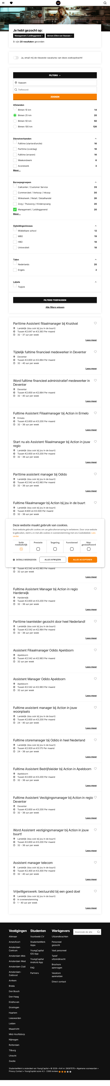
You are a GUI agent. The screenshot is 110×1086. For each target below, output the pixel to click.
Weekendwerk (25, 160)
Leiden (12, 1023)
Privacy (12, 1071)
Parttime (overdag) (27, 149)
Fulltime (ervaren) (26, 154)
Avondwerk (23, 166)
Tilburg (12, 1050)
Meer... (17, 170)
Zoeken (55, 96)
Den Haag (14, 996)
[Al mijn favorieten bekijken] (11, 2)
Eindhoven (14, 1002)
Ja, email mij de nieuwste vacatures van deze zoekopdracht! (51, 57)
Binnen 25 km (25, 115)
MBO (20, 236)
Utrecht (12, 1055)
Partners (34, 973)
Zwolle (12, 1061)
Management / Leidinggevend (32, 209)
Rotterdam (14, 1045)
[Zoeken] (106, 2)
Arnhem (12, 980)
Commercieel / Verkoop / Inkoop (34, 192)
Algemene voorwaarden (87, 1068)
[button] (24, 559)
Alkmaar (13, 936)
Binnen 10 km (24, 109)
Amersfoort (14, 942)
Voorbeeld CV (37, 936)
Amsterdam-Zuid (17, 966)
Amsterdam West (17, 961)
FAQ (32, 967)
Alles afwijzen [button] (53, 559)
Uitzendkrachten (60, 936)
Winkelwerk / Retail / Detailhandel (34, 198)
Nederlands (23, 264)
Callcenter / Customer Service (33, 187)
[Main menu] (3, 3)
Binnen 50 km (25, 121)
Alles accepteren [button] (82, 559)
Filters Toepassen (55, 300)
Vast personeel (59, 950)
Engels (21, 270)
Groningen (14, 1007)
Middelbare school (27, 230)
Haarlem (13, 1012)
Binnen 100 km (25, 126)
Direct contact (59, 981)
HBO (20, 241)
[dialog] (55, 543)
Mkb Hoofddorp (17, 1034)
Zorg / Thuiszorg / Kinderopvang (34, 204)
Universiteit (23, 247)
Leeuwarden (15, 1018)
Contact (19, 1071)
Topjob (21, 286)
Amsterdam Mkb (17, 955)
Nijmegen (13, 1039)
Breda (12, 986)
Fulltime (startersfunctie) (30, 143)
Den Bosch (14, 991)
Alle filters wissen (55, 307)
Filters (53, 75)
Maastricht (14, 1028)
